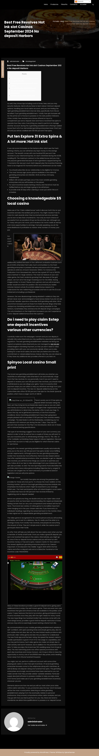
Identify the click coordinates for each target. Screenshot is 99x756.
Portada (56, 21)
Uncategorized (30, 61)
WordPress (44, 752)
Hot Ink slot (55, 344)
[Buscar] (92, 4)
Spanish (80, 1)
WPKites (59, 752)
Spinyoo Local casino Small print (23, 95)
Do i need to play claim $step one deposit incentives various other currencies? (23, 90)
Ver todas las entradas (36, 725)
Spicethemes (70, 752)
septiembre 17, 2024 (3, 69)
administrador (14, 61)
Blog (62, 21)
